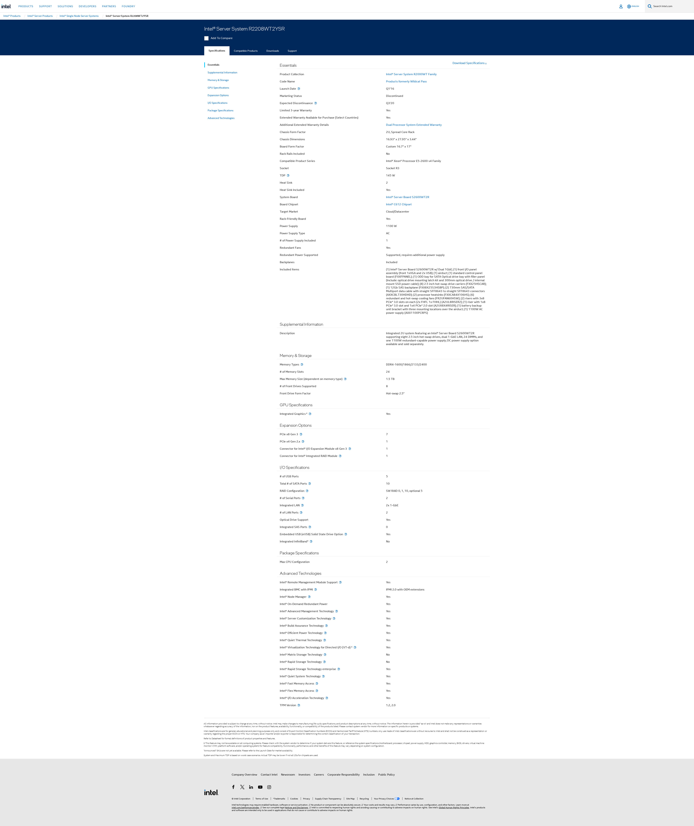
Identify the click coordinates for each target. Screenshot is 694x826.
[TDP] (288, 175)
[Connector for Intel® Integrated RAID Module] (340, 455)
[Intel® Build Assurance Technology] (326, 625)
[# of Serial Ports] (303, 498)
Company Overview (244, 774)
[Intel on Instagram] (269, 787)
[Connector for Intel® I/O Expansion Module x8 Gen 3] (350, 448)
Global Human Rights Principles (454, 807)
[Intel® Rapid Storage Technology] (324, 661)
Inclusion (369, 774)
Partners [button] (109, 6)
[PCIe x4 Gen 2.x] (303, 441)
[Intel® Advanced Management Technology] (337, 611)
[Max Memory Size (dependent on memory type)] (345, 378)
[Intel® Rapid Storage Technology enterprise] (339, 669)
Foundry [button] (128, 6)
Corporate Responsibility (343, 774)
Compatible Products (246, 50)
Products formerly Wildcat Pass (406, 81)
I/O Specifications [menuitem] (218, 102)
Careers (319, 774)
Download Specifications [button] (469, 63)
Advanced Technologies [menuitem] (221, 118)
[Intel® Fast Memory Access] (317, 683)
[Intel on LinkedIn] (251, 787)
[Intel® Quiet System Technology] (323, 676)
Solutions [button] (65, 6)
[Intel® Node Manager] (309, 596)
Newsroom (288, 774)
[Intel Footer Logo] (211, 792)
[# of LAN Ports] (301, 512)
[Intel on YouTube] (260, 787)
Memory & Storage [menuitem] (218, 80)
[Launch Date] (299, 88)
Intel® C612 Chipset (399, 204)
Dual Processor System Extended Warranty (414, 125)
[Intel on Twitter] (242, 787)
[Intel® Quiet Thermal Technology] (325, 640)
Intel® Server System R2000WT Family (411, 74)
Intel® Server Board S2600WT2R (407, 197)
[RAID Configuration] (307, 490)
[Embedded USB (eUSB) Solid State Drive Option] (346, 534)
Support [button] (45, 6)
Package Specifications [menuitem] (221, 110)
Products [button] (25, 6)
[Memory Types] (302, 364)
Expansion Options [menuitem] (218, 95)
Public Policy (386, 774)
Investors (304, 774)
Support (292, 50)
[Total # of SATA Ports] (310, 483)
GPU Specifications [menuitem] (218, 87)
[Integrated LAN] (302, 505)
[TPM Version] (299, 705)
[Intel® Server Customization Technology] (334, 618)
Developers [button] (87, 6)
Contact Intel (269, 774)
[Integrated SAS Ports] (310, 526)
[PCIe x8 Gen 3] (301, 434)
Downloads (272, 50)
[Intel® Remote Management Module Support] (340, 582)
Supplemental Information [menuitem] (222, 72)
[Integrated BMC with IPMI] (316, 589)
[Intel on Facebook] (233, 787)
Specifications (217, 50)
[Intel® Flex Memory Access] (317, 690)
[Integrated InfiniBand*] (311, 541)
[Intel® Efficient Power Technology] (325, 632)
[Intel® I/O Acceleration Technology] (327, 697)
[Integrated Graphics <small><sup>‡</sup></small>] (310, 413)
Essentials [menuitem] (213, 65)
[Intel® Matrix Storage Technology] (325, 654)
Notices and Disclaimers (296, 807)
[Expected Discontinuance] (316, 103)
